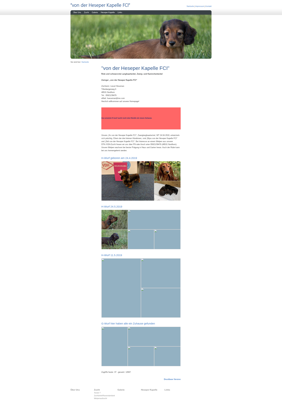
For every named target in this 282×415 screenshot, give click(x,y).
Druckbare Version (172, 379)
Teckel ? (97, 393)
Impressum (199, 6)
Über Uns (77, 12)
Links (120, 12)
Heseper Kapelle (108, 12)
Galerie (95, 12)
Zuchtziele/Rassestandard (104, 396)
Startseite (190, 6)
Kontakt (208, 6)
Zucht (86, 12)
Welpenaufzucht (100, 398)
